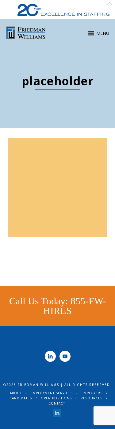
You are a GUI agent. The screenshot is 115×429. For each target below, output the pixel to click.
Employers (92, 393)
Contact (56, 403)
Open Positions (56, 398)
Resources (91, 398)
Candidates (21, 398)
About (16, 393)
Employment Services (52, 393)
